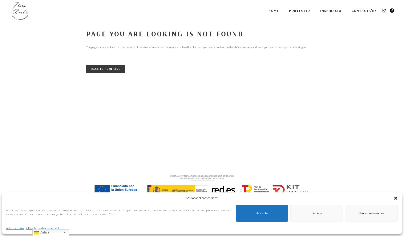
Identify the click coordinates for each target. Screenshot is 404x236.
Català (44, 232)
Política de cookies (15, 228)
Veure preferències (371, 213)
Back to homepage (105, 68)
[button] (395, 198)
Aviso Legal (53, 228)
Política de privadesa (36, 228)
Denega (316, 213)
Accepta (262, 213)
